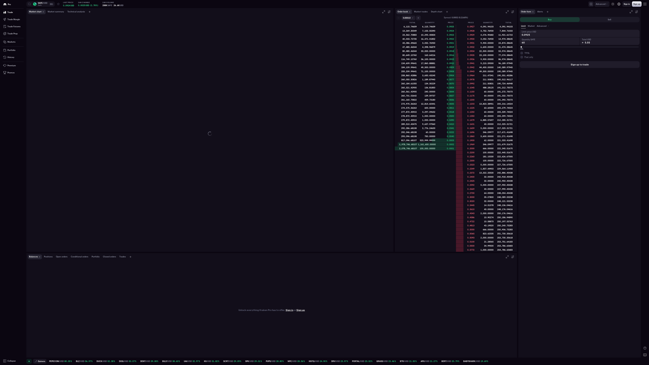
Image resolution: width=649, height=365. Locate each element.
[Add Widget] (591, 4)
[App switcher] (645, 4)
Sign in (289, 310)
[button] (40, 4)
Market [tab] (531, 26)
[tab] (543, 26)
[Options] (389, 11)
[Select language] (619, 4)
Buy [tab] (550, 19)
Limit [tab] (523, 26)
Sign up (300, 310)
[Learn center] (645, 355)
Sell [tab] (609, 19)
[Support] (645, 348)
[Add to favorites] (58, 4)
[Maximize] (383, 11)
